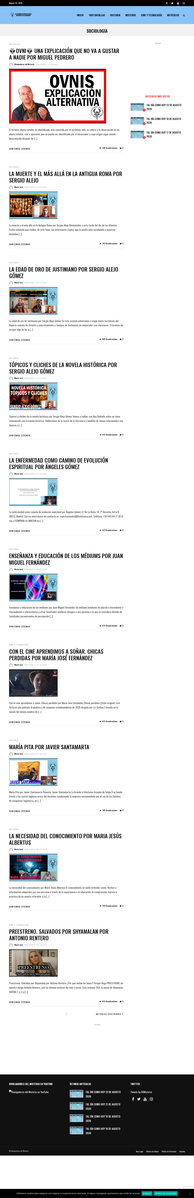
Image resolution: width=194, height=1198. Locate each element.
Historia (115, 15)
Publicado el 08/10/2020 (35, 849)
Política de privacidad (165, 1193)
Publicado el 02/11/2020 (35, 283)
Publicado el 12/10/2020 (35, 569)
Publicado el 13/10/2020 (35, 474)
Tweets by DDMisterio (141, 1092)
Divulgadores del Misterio (24, 64)
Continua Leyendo (19, 148)
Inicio (80, 15)
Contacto (182, 1151)
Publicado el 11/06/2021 (47, 64)
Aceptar (147, 1193)
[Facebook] (133, 1099)
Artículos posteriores (108, 1014)
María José (18, 187)
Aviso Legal (139, 1151)
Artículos (173, 15)
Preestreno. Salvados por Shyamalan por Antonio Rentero (59, 934)
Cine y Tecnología (151, 15)
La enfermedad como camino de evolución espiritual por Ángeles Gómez (58, 463)
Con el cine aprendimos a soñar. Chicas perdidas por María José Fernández (56, 654)
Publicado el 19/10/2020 (35, 378)
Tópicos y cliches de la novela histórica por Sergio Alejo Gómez (63, 368)
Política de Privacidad (169, 1151)
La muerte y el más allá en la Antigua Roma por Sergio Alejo (65, 176)
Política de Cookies (152, 1151)
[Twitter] (138, 1099)
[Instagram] (184, 3)
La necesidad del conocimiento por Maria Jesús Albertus (65, 839)
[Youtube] (178, 3)
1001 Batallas (97, 15)
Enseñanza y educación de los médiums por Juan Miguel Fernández (66, 559)
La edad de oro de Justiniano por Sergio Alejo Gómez (63, 272)
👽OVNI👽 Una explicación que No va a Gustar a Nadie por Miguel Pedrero (64, 54)
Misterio (130, 15)
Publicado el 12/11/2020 (35, 187)
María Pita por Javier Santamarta (49, 747)
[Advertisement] (157, 67)
